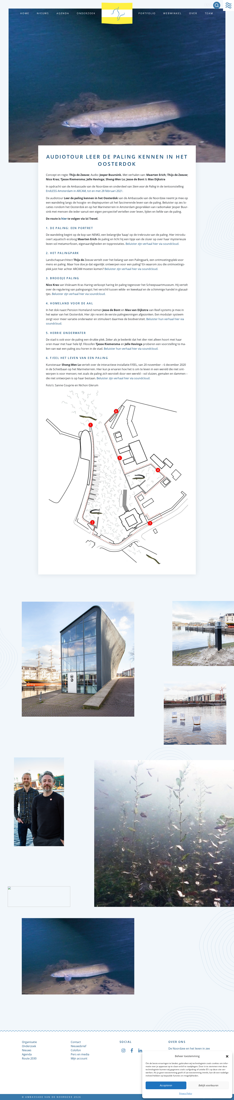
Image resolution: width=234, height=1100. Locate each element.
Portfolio (147, 13)
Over (193, 13)
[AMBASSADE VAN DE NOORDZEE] (117, 13)
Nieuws (43, 13)
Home (24, 13)
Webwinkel (172, 13)
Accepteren (166, 1085)
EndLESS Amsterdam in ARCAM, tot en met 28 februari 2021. (84, 191)
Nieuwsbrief (78, 1046)
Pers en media (80, 1054)
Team (209, 13)
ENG (208, 5)
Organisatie (29, 1042)
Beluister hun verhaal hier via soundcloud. (131, 349)
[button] (227, 1056)
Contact (76, 1042)
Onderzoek (86, 13)
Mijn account (79, 1058)
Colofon (76, 1050)
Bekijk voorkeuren (208, 1085)
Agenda (63, 13)
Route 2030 (29, 1058)
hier (64, 219)
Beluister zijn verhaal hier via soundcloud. (152, 244)
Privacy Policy (185, 1093)
